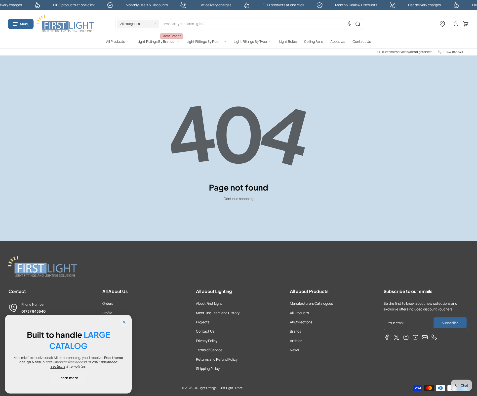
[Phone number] (434, 337)
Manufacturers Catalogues (311, 303)
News (294, 349)
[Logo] (65, 24)
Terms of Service (209, 349)
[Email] (425, 337)
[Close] (124, 322)
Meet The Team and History (217, 312)
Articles (296, 340)
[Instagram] (406, 337)
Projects (202, 322)
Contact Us (205, 331)
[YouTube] (415, 337)
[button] (21, 24)
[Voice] (349, 24)
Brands (295, 331)
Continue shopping (238, 198)
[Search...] (358, 24)
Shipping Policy (208, 368)
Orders (107, 303)
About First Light (209, 303)
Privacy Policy (206, 340)
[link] (120, 41)
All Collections (301, 322)
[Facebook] (387, 337)
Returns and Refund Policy (217, 359)
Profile (107, 312)
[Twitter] (396, 337)
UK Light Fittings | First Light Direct (218, 388)
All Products (299, 312)
